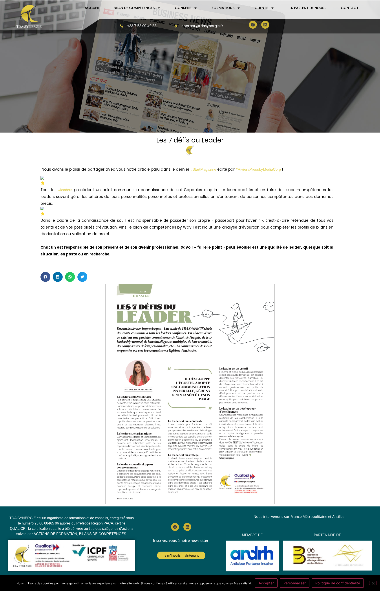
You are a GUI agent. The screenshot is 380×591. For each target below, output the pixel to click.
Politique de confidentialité (337, 583)
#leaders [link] (65, 190)
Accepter (266, 583)
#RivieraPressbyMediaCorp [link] (258, 169)
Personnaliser (294, 583)
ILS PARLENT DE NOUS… (308, 7)
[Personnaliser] (373, 583)
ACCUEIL (92, 7)
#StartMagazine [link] (203, 169)
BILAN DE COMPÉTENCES (134, 7)
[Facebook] (253, 25)
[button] (45, 277)
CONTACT (350, 7)
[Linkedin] (265, 25)
